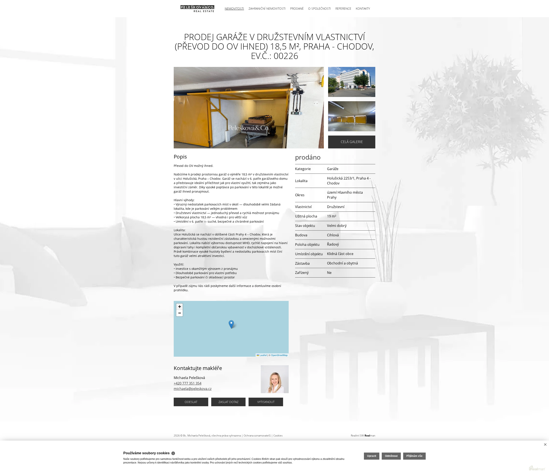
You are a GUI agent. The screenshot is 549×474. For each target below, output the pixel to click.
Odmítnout (391, 455)
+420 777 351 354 (187, 383)
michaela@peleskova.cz (192, 388)
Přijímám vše (414, 455)
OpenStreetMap (279, 355)
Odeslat (191, 402)
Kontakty (363, 8)
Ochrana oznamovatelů (257, 435)
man (370, 435)
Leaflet (263, 355)
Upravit (371, 455)
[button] (231, 324)
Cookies (278, 435)
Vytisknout (265, 402)
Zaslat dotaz (228, 402)
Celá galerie (352, 141)
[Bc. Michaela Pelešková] (194, 8)
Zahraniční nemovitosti (267, 8)
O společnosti (319, 8)
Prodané (297, 8)
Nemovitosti (234, 8)
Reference (343, 8)
